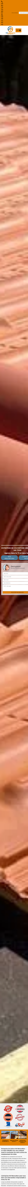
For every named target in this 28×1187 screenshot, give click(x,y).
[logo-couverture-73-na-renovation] (10, 30)
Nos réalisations (9, 557)
